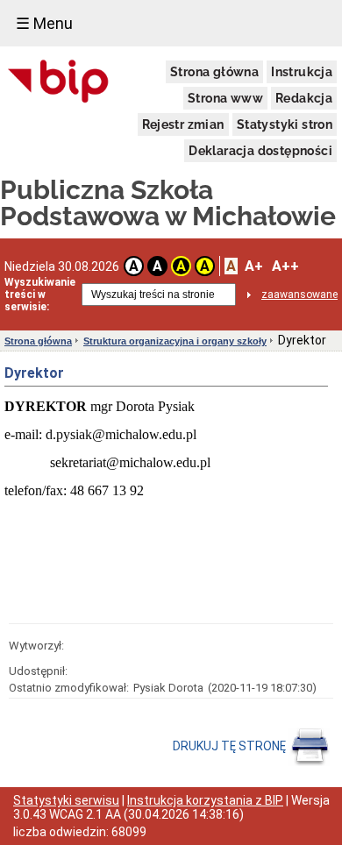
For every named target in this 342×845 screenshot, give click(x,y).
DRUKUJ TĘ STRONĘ (231, 746)
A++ (285, 266)
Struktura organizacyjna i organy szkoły (175, 341)
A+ (254, 266)
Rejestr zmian (183, 124)
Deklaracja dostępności (260, 151)
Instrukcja (301, 72)
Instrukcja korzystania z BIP (205, 800)
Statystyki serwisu (66, 800)
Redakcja (303, 98)
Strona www (225, 98)
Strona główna (214, 72)
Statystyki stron (284, 124)
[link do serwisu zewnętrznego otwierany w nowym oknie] (58, 82)
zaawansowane (299, 294)
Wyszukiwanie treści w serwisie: (39, 294)
